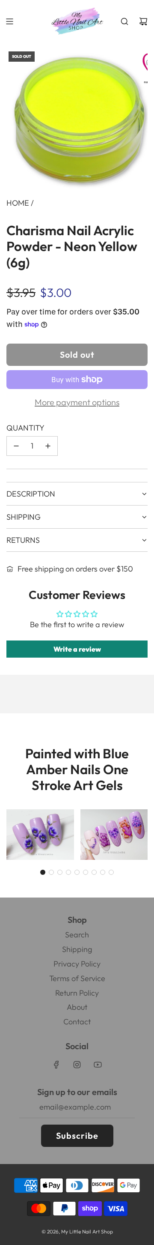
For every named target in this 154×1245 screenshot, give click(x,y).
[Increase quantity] (47, 446)
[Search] (124, 21)
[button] (42, 872)
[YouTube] (97, 1064)
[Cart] (143, 21)
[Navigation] (9, 21)
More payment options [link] (77, 402)
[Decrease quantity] (16, 446)
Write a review (77, 649)
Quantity (25, 428)
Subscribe (77, 1135)
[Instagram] (77, 1064)
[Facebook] (56, 1064)
